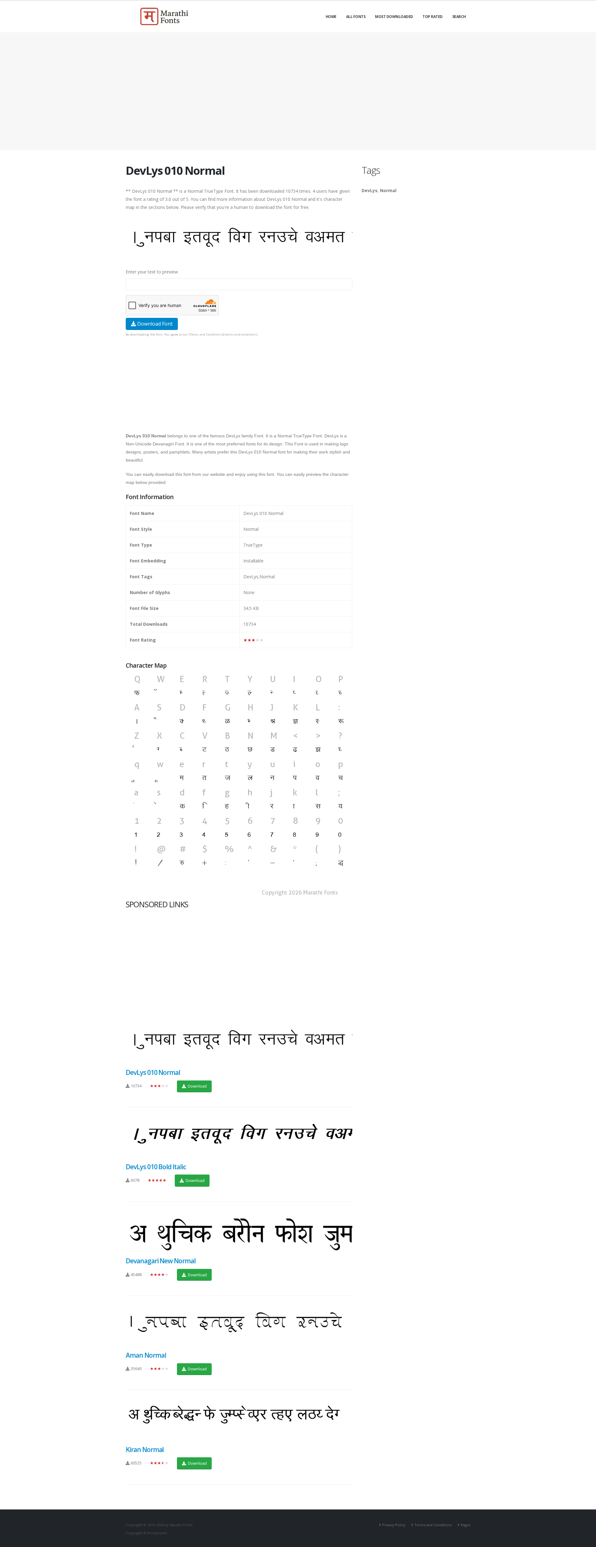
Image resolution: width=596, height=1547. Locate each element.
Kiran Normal (145, 1449)
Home (331, 16)
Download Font (154, 323)
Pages (465, 1524)
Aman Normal (146, 1355)
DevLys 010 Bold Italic (156, 1166)
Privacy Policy (393, 1524)
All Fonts (356, 16)
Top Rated (432, 16)
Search (459, 16)
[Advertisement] (298, 91)
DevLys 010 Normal (153, 1072)
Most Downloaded (394, 16)
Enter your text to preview (152, 272)
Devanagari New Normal (161, 1260)
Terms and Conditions (433, 1524)
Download (197, 1086)
